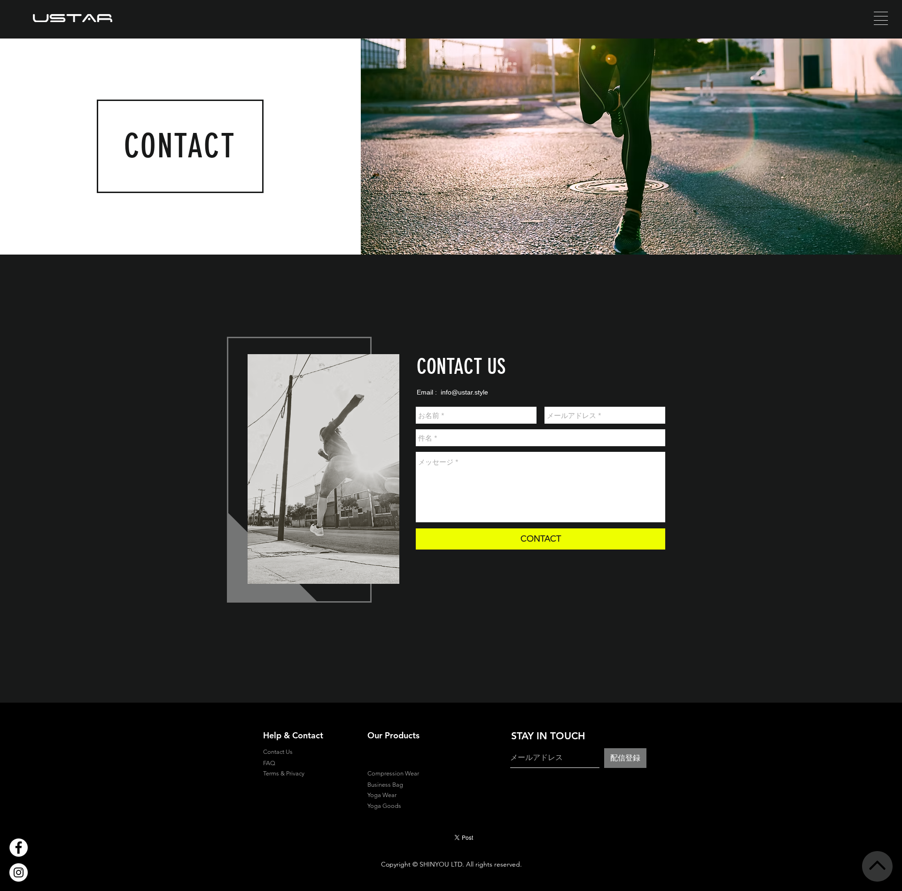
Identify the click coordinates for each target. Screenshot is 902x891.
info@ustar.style (464, 392)
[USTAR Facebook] (18, 847)
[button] (881, 18)
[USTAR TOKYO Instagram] (18, 872)
